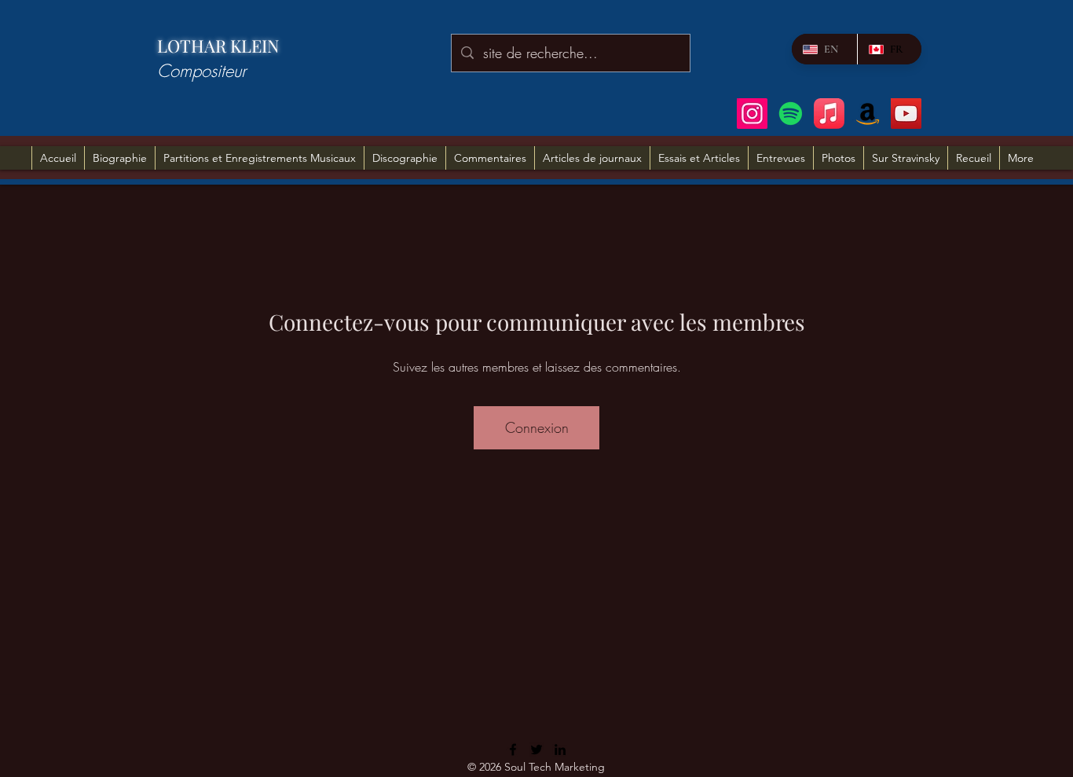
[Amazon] (867, 113)
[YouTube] (906, 113)
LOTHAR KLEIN (218, 45)
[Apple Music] (829, 113)
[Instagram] (752, 113)
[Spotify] (790, 113)
